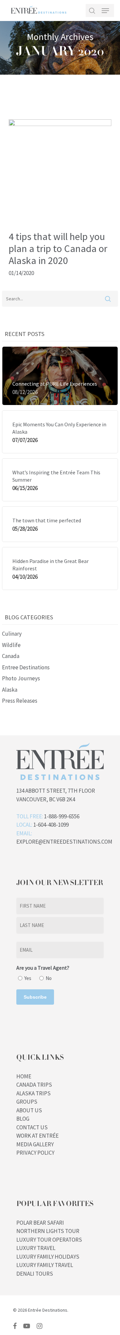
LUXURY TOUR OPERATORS (49, 1239)
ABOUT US (29, 1110)
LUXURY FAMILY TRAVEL (44, 1265)
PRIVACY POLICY (35, 1152)
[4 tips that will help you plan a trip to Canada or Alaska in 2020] (60, 124)
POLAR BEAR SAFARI (40, 1222)
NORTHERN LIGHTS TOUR (47, 1231)
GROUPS (26, 1101)
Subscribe (35, 997)
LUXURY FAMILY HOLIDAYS (47, 1256)
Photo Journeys (21, 678)
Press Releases (19, 700)
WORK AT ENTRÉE (37, 1135)
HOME (23, 1076)
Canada (10, 656)
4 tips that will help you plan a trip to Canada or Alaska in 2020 (58, 248)
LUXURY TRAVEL (35, 1248)
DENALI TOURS (34, 1273)
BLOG (22, 1118)
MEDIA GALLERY (35, 1144)
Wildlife (11, 645)
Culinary (12, 633)
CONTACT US (32, 1127)
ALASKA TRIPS (33, 1093)
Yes (27, 978)
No (49, 978)
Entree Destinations (26, 667)
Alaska (9, 689)
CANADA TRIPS (34, 1084)
